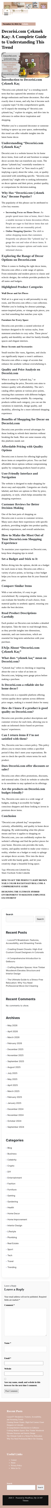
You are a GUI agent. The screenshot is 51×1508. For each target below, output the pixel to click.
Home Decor (13, 1213)
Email (7, 1358)
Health (10, 1207)
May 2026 (12, 1025)
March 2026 (13, 1037)
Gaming (11, 1195)
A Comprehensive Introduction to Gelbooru (23, 960)
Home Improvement (17, 1219)
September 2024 (15, 1127)
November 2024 (15, 1115)
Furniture (11, 1189)
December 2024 (15, 1109)
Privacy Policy (16, 1465)
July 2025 (12, 1073)
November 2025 (15, 1055)
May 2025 (12, 1079)
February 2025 (14, 1097)
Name (7, 1343)
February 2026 (14, 1043)
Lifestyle (11, 1231)
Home (13, 1463)
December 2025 (15, 1049)
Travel (10, 1261)
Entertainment (14, 1177)
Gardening (12, 1201)
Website (7, 1369)
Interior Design (14, 1225)
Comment (9, 1305)
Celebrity (11, 1159)
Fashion (11, 1183)
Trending (11, 1267)
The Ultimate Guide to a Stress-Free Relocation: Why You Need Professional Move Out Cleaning (24, 982)
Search (9, 914)
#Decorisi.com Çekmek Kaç (18, 870)
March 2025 (13, 1091)
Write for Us (15, 1468)
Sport (10, 1249)
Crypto (10, 1165)
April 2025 (12, 1085)
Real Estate (13, 1243)
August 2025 (14, 1067)
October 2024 (14, 1121)
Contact (14, 1460)
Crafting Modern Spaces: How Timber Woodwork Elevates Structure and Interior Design (25, 970)
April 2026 (12, 1031)
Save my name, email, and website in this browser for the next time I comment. (22, 1383)
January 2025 (14, 1103)
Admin (25, 24)
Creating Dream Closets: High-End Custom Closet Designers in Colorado (25, 951)
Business (12, 1153)
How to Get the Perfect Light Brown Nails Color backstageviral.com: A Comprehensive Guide (24, 883)
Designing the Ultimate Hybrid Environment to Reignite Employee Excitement (23, 895)
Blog (9, 1147)
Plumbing (12, 1237)
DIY (9, 1171)
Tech (9, 1255)
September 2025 (15, 1061)
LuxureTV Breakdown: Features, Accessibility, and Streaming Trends (24, 941)
